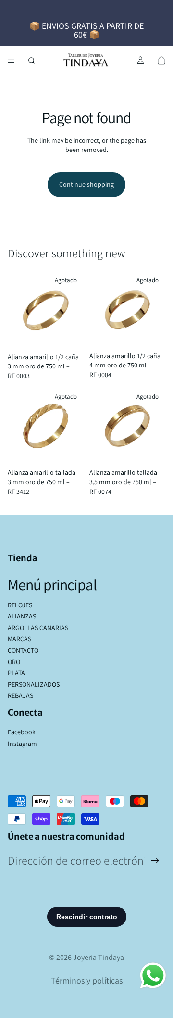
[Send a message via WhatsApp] (153, 975)
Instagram (22, 743)
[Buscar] (31, 60)
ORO (14, 661)
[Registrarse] (155, 861)
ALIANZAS (22, 616)
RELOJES (20, 605)
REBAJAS (20, 695)
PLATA (16, 672)
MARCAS (19, 638)
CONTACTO (23, 650)
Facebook (22, 732)
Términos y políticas (87, 980)
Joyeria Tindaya (98, 957)
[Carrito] (161, 60)
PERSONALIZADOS (34, 684)
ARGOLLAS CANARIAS (38, 627)
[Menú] (11, 61)
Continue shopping (86, 184)
